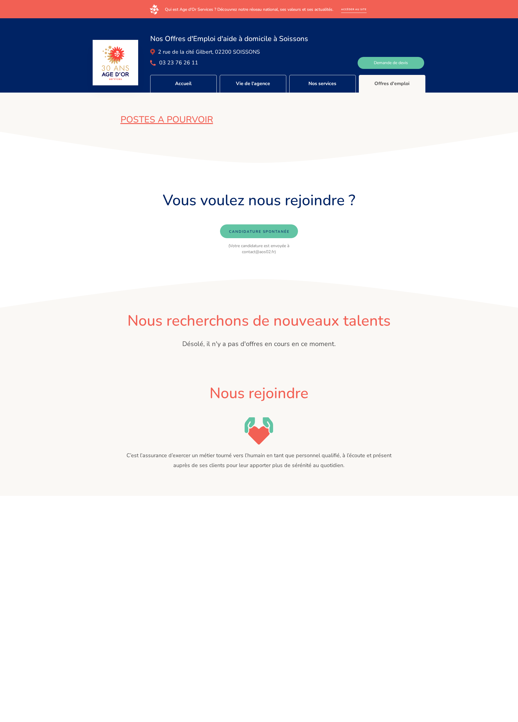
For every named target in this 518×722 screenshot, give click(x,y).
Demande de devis (391, 63)
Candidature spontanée (259, 231)
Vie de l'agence (253, 83)
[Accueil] (115, 62)
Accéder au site (354, 9)
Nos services (322, 83)
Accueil (183, 83)
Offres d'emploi (391, 83)
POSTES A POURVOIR (167, 120)
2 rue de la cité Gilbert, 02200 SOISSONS (209, 51)
